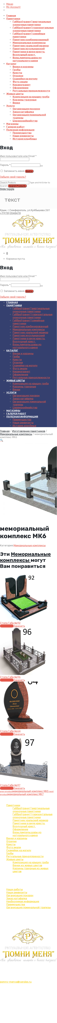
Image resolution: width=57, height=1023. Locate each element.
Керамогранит (22, 84)
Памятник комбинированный (31, 39)
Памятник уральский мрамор (31, 45)
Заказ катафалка (23, 111)
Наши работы (14, 889)
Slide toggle (7, 189)
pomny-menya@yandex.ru (16, 981)
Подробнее (7, 625)
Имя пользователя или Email (18, 156)
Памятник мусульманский (29, 48)
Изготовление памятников (28, 431)
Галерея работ (15, 126)
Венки (16, 102)
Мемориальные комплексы (29, 42)
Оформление (20, 87)
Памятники (13, 18)
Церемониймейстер (25, 120)
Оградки (18, 75)
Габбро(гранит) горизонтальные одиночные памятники (33, 29)
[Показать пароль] (41, 165)
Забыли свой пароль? (13, 176)
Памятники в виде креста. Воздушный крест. (29, 53)
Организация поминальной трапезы (28, 907)
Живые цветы (15, 93)
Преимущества (22, 132)
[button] (1, 440)
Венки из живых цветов (27, 865)
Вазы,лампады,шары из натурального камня (27, 59)
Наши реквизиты (23, 135)
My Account (13, 7)
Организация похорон (26, 108)
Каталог (11, 63)
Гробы (17, 69)
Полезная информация (20, 129)
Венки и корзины (23, 66)
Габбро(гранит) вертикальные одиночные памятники (32, 23)
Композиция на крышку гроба (31, 96)
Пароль (5, 165)
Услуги (10, 105)
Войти (29, 171)
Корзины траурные (24, 99)
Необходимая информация (22, 901)
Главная (11, 15)
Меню (9, 4)
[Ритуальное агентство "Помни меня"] (28, 232)
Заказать (19, 625)
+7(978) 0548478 (10, 213)
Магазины (12, 123)
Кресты (17, 72)
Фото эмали (20, 81)
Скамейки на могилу (25, 78)
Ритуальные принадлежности (31, 90)
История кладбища (25, 138)
